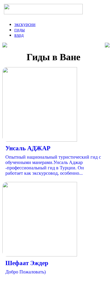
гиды (19, 29)
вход (19, 35)
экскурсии (25, 24)
